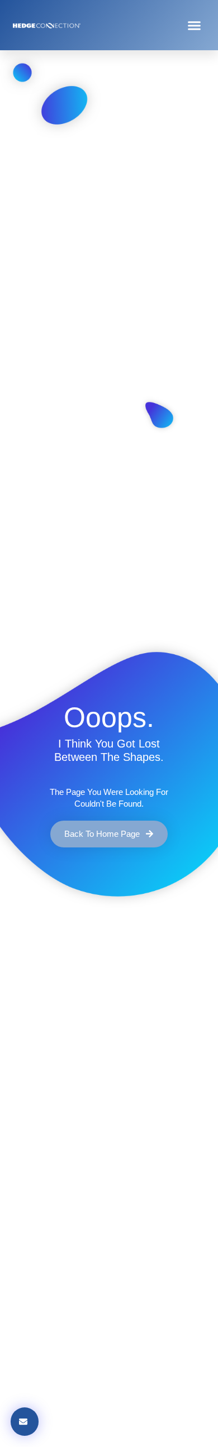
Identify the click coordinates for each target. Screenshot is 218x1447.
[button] (194, 25)
